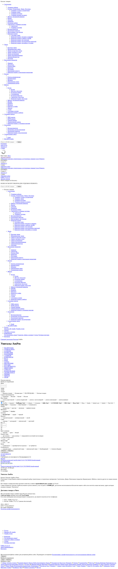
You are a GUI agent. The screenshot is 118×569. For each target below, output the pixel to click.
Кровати (10, 103)
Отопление (7, 125)
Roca (76, 403)
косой (28, 418)
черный (20, 414)
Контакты (7, 336)
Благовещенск (41, 563)
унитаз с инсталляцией (36, 400)
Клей (9, 137)
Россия (26, 396)
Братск (48, 563)
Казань (98, 563)
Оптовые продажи (43, 335)
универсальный (19, 418)
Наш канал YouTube (6, 512)
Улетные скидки (41, 393)
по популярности (6, 454)
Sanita (88, 403)
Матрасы (10, 105)
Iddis (46, 403)
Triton (4, 404)
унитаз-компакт (63, 400)
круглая (14, 408)
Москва (39, 564)
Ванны (10, 18)
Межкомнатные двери (14, 49)
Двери (6, 44)
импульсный (22, 421)
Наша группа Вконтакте (8, 510)
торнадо (5, 421)
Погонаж (10, 58)
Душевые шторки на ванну (19, 15)
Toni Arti (110, 403)
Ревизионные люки (13, 81)
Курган (21, 564)
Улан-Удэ (90, 566)
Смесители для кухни (17, 97)
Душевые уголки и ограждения (20, 10)
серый (14, 414)
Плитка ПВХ (11, 66)
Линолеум (11, 64)
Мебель (6, 85)
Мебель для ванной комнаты (16, 16)
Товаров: (4, 163)
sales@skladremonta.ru (7, 547)
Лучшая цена (18, 393)
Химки (9, 567)
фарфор (13, 411)
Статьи (36, 335)
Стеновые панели (9, 114)
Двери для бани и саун (14, 52)
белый (6, 414)
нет (9, 439)
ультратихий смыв (18, 449)
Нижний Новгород (54, 564)
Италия (13, 396)
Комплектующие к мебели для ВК (21, 38)
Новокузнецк (64, 564)
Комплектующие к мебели (15, 112)
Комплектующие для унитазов (20, 40)
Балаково (20, 563)
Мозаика (10, 80)
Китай (19, 396)
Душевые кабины (13, 7)
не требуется (32, 445)
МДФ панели (11, 119)
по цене (3, 455)
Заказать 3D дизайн (10, 329)
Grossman (37, 403)
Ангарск (9, 563)
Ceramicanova (33, 404)
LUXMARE (56, 403)
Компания (7, 536)
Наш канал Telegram (7, 513)
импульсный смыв (32, 449)
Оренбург (107, 564)
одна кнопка (15, 436)
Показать (8, 559)
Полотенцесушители (14, 30)
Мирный (34, 564)
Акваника (13, 404)
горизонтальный (8, 418)
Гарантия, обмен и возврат (26, 335)
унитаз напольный (51, 400)
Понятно (3, 556)
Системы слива (15, 35)
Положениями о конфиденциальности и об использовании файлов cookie (73, 554)
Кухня (9, 88)
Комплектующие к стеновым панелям (19, 123)
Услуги (6, 327)
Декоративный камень (14, 122)
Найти (19, 142)
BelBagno (20, 403)
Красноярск (15, 564)
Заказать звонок (5, 179)
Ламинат (10, 63)
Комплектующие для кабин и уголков (22, 43)
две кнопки (6, 436)
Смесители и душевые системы (17, 24)
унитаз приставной (8, 400)
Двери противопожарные (15, 55)
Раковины (10, 21)
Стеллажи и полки (13, 111)
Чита (9, 155)
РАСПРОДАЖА (9, 139)
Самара (59, 566)
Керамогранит (12, 78)
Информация (8, 333)
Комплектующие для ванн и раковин (22, 37)
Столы (9, 109)
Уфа (100, 566)
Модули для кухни (16, 91)
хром (11, 432)
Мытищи (44, 564)
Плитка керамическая (14, 77)
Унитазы (10, 20)
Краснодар (8, 564)
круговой (31, 421)
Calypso (30, 403)
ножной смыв (7, 449)
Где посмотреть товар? (10, 335)
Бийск (35, 563)
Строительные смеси (10, 134)
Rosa (83, 403)
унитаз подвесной (21, 400)
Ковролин (10, 68)
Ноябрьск (96, 564)
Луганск (27, 564)
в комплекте (6, 445)
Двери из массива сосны (15, 50)
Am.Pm (5, 403)
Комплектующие (13, 33)
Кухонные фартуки (16, 95)
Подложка (11, 69)
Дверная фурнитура (13, 57)
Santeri (103, 403)
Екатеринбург (83, 563)
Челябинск (16, 567)
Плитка (6, 74)
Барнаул (26, 563)
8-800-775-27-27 (5, 177)
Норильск (90, 564)
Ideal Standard (22, 404)
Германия (5, 396)
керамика (5, 411)
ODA (67, 403)
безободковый (44, 449)
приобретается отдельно (19, 445)
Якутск (39, 567)
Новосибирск (73, 564)
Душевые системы (16, 27)
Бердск (31, 563)
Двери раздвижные (13, 54)
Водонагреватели (13, 29)
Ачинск (14, 563)
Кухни (13, 89)
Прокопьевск (35, 566)
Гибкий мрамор (12, 120)
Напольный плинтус (14, 71)
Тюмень (83, 566)
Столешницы (15, 94)
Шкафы (10, 102)
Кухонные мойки (13, 23)
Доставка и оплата (9, 332)
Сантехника (7, 4)
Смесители (14, 26)
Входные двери (12, 47)
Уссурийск (96, 566)
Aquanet (11, 403)
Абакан (4, 563)
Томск (79, 566)
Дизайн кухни (20, 329)
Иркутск (91, 563)
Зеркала (10, 108)
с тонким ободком (56, 449)
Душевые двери (15, 12)
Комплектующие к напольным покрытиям (20, 72)
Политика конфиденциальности (10, 509)
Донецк (75, 563)
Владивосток (55, 563)
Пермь (11, 566)
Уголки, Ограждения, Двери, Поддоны (19, 9)
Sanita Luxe (96, 403)
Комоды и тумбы (13, 106)
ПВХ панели (11, 117)
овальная (21, 408)
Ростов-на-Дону (44, 566)
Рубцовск (52, 566)
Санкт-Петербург (67, 566)
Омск (102, 564)
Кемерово (103, 563)
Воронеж (69, 563)
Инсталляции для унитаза (15, 32)
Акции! (6, 330)
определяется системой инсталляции (32, 436)
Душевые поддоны (16, 13)
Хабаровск (107, 566)
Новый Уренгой (82, 564)
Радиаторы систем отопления (16, 129)
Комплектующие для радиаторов (17, 133)
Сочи (73, 566)
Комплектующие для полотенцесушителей (23, 41)
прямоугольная (30, 408)
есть (4, 439)
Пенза (7, 566)
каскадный (13, 421)
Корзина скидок (7, 393)
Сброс (3, 559)
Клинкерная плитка (13, 83)
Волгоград (63, 563)
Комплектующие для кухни (19, 98)
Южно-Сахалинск (29, 567)
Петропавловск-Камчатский (22, 566)
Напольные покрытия (10, 60)
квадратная (6, 408)
